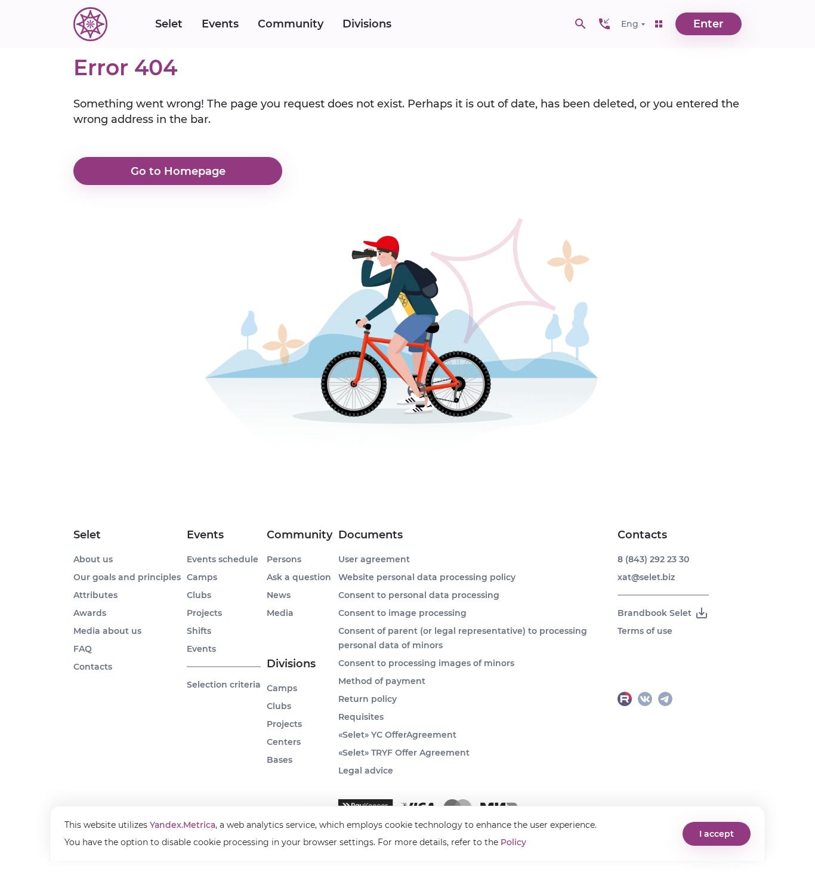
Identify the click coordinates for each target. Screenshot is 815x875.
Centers (284, 742)
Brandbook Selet (654, 613)
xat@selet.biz (646, 577)
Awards (89, 613)
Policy (513, 842)
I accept (716, 833)
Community (290, 23)
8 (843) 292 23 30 (653, 559)
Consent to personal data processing (418, 595)
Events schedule (222, 559)
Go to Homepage (178, 171)
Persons (284, 559)
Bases (279, 759)
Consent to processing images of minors (426, 663)
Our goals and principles (127, 577)
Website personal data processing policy (426, 577)
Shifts (199, 631)
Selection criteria (224, 684)
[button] (604, 24)
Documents (370, 534)
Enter (708, 23)
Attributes (95, 595)
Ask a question (299, 577)
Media (280, 613)
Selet (169, 23)
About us (93, 559)
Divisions (366, 23)
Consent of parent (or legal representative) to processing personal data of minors (462, 638)
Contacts (92, 666)
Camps (202, 577)
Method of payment (381, 681)
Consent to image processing (402, 613)
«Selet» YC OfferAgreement (397, 734)
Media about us (107, 631)
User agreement (374, 559)
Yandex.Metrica (182, 824)
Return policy (367, 699)
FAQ (82, 648)
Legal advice (365, 770)
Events (220, 23)
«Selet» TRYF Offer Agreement (404, 752)
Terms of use (645, 631)
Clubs (199, 595)
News (279, 595)
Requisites (361, 716)
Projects (204, 613)
